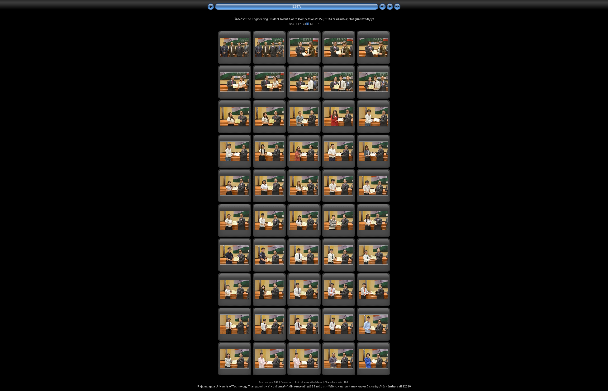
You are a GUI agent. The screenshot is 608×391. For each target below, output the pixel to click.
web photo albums (299, 382)
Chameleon (330, 382)
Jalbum (318, 382)
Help (346, 382)
